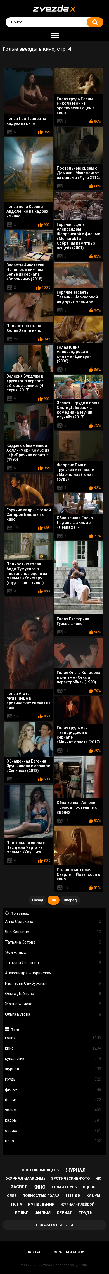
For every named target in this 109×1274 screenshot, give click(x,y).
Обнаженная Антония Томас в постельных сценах (77, 807)
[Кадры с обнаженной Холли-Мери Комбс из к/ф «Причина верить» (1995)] (28, 422)
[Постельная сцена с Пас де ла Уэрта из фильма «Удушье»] (28, 811)
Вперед (70, 900)
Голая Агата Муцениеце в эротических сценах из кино (28, 700)
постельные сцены (41, 1170)
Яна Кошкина (53, 932)
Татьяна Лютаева (53, 963)
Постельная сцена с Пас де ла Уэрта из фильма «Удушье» (25, 847)
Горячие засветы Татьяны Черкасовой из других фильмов (77, 297)
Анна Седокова (53, 921)
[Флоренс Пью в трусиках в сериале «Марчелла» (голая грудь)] (78, 445)
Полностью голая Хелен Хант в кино (23, 328)
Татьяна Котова (53, 942)
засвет (53, 1110)
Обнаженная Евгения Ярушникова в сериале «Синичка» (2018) (28, 766)
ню (98, 1178)
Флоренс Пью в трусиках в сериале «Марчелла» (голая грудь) (75, 472)
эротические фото (70, 1178)
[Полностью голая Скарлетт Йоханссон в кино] (78, 845)
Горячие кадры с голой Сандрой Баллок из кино (28, 515)
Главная (33, 1252)
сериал (53, 1130)
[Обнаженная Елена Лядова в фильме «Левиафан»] (78, 503)
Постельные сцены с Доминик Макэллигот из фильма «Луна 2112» (79, 173)
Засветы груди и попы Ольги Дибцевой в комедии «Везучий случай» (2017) (78, 410)
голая (53, 1038)
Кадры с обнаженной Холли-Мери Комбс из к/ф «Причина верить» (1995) (27, 452)
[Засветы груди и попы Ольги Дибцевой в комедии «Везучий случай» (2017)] (78, 386)
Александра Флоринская (53, 973)
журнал (53, 1069)
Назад (37, 900)
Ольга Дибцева (53, 993)
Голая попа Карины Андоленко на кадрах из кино (27, 211)
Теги (15, 1029)
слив (11, 1196)
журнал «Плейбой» (78, 1204)
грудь (53, 1079)
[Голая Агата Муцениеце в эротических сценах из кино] (28, 643)
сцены (89, 1187)
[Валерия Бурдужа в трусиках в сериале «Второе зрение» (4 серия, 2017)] (28, 358)
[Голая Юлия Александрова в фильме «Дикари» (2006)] (78, 329)
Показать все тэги (54, 1225)
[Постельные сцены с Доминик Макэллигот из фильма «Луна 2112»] (78, 145)
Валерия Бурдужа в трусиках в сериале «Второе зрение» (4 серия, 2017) (25, 383)
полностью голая (41, 1196)
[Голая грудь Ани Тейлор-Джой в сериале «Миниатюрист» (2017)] (78, 709)
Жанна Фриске (53, 1004)
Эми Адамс (53, 952)
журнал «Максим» (25, 1178)
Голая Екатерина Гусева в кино (73, 621)
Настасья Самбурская (53, 983)
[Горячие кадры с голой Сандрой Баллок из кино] (28, 489)
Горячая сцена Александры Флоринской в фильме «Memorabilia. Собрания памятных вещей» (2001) (78, 236)
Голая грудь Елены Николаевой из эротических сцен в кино (75, 106)
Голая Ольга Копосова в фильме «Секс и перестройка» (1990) (78, 677)
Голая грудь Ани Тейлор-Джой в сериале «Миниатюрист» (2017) (78, 735)
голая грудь (64, 1187)
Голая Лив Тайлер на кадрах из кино (26, 121)
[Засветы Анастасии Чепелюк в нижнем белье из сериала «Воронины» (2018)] (28, 245)
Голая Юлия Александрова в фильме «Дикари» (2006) (74, 354)
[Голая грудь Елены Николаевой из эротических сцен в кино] (78, 81)
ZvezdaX (45, 1265)
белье (53, 1099)
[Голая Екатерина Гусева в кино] (78, 577)
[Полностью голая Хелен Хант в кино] (28, 307)
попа (53, 1141)
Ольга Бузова (53, 1014)
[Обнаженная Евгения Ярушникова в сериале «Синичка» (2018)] (28, 739)
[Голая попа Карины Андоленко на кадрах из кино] (28, 169)
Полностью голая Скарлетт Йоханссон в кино (78, 874)
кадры (53, 1120)
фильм (53, 1089)
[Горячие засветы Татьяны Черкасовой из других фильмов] (78, 275)
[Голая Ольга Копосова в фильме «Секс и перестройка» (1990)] (78, 653)
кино (53, 1048)
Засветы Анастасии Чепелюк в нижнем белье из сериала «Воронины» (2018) (25, 272)
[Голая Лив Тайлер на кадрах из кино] (28, 91)
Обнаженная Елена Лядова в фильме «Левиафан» (75, 523)
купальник (53, 1058)
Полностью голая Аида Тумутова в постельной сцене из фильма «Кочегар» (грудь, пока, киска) (26, 573)
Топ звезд (20, 913)
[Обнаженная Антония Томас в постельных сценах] (78, 777)
